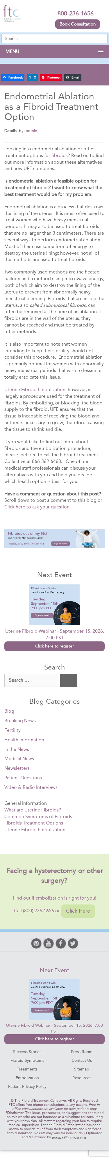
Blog (9, 711)
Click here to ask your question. (37, 507)
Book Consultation (78, 24)
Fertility (12, 730)
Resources (81, 1077)
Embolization (27, 1077)
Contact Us (82, 1060)
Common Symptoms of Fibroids (38, 816)
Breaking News (20, 720)
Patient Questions (23, 777)
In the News (16, 749)
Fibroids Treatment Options (33, 823)
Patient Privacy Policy (27, 1086)
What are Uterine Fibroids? (32, 810)
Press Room (81, 1051)
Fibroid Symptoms (27, 1060)
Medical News (19, 758)
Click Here (78, 911)
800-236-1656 (76, 13)
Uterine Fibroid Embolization (34, 389)
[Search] (68, 680)
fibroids (59, 155)
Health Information (24, 740)
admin (31, 130)
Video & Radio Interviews (31, 787)
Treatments (27, 1069)
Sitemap (81, 1069)
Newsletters (17, 768)
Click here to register (54, 646)
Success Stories (27, 1051)
